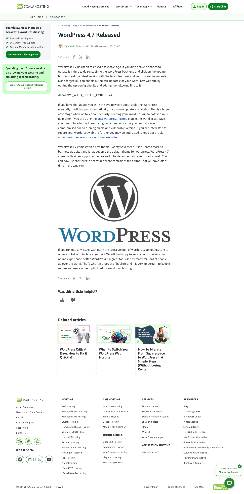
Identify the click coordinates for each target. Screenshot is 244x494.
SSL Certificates (150, 421)
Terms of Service (176, 487)
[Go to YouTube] (49, 464)
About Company (24, 407)
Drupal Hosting (111, 421)
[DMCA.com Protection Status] (220, 487)
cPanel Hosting (70, 463)
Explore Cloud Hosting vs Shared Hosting (26, 86)
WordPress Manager (152, 437)
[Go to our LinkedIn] (30, 464)
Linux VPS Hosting (71, 437)
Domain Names (150, 406)
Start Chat (220, 6)
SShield (146, 432)
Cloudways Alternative (195, 452)
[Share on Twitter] (81, 57)
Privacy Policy (151, 487)
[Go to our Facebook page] (20, 464)
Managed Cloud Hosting (74, 411)
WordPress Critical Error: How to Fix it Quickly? (73, 353)
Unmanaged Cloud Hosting (76, 427)
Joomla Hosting (111, 416)
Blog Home (36, 16)
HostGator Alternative (194, 432)
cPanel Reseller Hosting (74, 473)
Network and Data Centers (30, 412)
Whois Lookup (190, 421)
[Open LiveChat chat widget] (229, 483)
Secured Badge (191, 427)
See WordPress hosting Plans (23, 54)
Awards (20, 417)
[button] (97, 7)
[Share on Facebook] (74, 57)
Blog (185, 406)
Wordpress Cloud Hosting (116, 411)
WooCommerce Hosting (115, 452)
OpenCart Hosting (112, 442)
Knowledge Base (192, 411)
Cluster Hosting (70, 421)
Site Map (199, 487)
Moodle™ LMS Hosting (114, 427)
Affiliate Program (25, 422)
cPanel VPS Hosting (72, 468)
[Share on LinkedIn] (88, 57)
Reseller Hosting (70, 442)
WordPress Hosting (112, 406)
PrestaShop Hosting (113, 462)
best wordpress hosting (112, 118)
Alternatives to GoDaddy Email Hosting (203, 447)
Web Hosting (68, 406)
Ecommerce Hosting (113, 447)
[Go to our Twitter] (39, 464)
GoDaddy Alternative (194, 442)
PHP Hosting (68, 457)
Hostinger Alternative (194, 457)
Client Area (22, 427)
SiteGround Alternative (195, 437)
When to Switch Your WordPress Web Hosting (114, 353)
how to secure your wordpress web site (91, 137)
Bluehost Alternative (194, 463)
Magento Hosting (112, 457)
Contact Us (22, 433)
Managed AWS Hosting (74, 416)
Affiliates (178, 6)
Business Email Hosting (74, 447)
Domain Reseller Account (155, 416)
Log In (200, 6)
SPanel (145, 427)
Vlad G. (71, 46)
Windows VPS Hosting (73, 432)
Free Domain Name (152, 411)
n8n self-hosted (150, 452)
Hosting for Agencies (72, 452)
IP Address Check (192, 416)
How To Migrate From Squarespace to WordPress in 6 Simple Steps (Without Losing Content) (151, 359)
